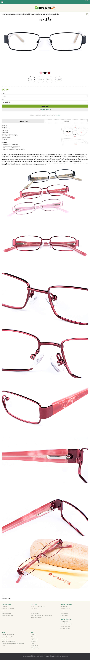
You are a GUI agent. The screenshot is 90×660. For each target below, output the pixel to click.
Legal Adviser (34, 639)
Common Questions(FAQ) (8, 608)
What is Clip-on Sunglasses (8, 641)
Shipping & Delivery (6, 613)
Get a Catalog (34, 645)
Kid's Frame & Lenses (36, 611)
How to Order (5, 639)
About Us (33, 634)
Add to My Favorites (87, 14)
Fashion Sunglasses (65, 626)
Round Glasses (64, 611)
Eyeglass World (35, 648)
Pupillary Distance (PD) (7, 636)
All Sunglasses (64, 621)
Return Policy (5, 606)
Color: (3, 93)
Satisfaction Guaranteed (7, 615)
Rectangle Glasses (65, 608)
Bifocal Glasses (64, 615)
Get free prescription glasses (38, 606)
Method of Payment (6, 611)
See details (58, 115)
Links (32, 643)
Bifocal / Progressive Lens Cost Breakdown (41, 615)
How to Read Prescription (8, 634)
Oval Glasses (64, 606)
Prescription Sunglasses (66, 624)
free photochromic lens (36, 617)
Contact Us (33, 641)
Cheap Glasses (34, 613)
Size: (3, 99)
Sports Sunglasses (65, 628)
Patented (33, 636)
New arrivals (34, 608)
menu (2, 2)
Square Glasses (64, 613)
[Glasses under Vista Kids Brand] (45, 21)
